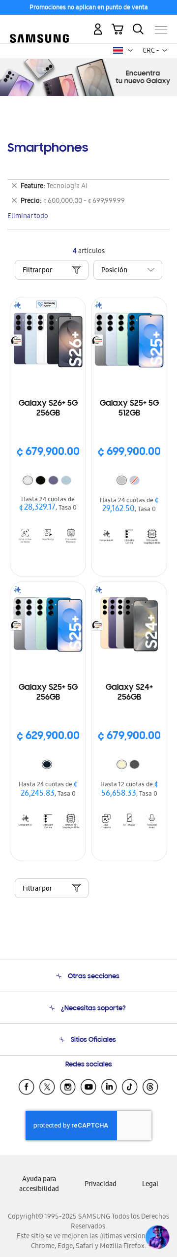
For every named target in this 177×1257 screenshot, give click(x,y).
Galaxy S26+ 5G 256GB (48, 408)
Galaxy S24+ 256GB (129, 692)
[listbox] (48, 481)
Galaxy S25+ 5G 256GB (48, 692)
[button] (130, 50)
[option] (28, 480)
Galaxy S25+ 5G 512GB (129, 408)
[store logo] (39, 25)
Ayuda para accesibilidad (39, 1184)
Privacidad (101, 1185)
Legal (150, 1185)
